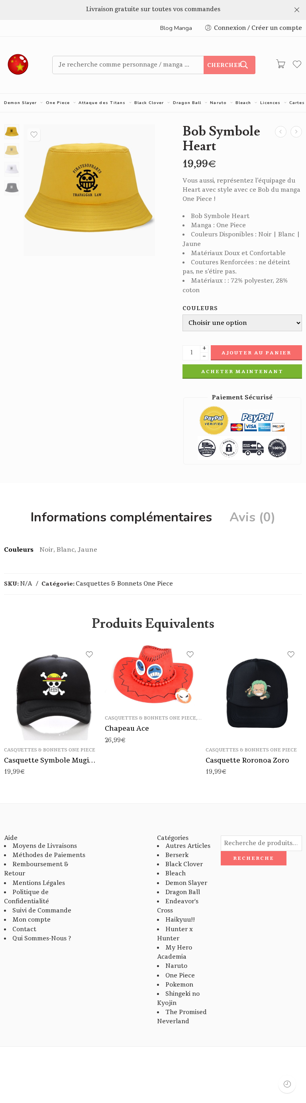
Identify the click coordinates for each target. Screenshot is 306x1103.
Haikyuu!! (180, 920)
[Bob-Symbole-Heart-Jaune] (11, 131)
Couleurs (200, 308)
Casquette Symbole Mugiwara (52, 760)
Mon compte (31, 920)
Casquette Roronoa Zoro (247, 760)
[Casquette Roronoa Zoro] (254, 691)
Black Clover (149, 103)
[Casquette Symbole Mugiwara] (52, 691)
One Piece (58, 103)
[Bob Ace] (280, 132)
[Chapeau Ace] (153, 675)
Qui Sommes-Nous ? (41, 938)
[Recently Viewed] (287, 1084)
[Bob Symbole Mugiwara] (296, 132)
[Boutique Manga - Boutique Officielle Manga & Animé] (18, 65)
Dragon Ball (187, 103)
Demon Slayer (20, 103)
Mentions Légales (38, 883)
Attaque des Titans (101, 103)
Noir (227, 728)
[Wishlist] (33, 134)
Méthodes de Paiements (48, 855)
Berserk (176, 855)
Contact (24, 929)
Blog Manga (176, 28)
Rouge (126, 685)
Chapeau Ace (127, 728)
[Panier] (280, 65)
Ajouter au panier (256, 353)
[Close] (297, 10)
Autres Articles (187, 846)
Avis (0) (252, 517)
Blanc (227, 716)
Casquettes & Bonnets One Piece (124, 584)
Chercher (224, 65)
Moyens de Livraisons (44, 846)
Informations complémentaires (121, 517)
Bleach (243, 103)
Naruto (218, 103)
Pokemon (179, 985)
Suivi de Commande (41, 910)
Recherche (253, 858)
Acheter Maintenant (242, 371)
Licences (270, 103)
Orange (126, 697)
